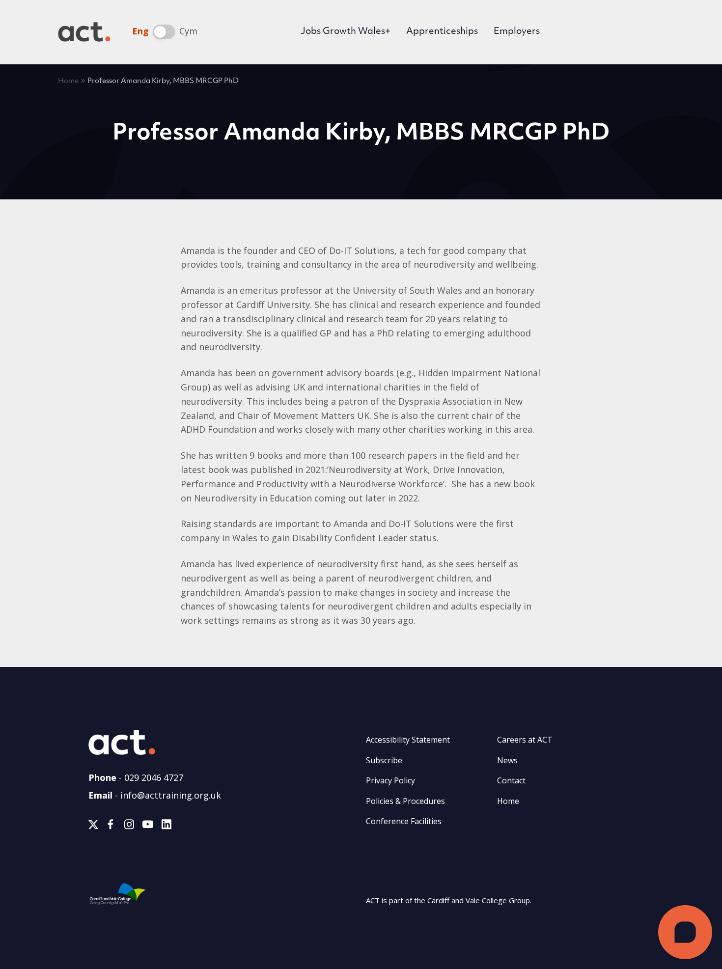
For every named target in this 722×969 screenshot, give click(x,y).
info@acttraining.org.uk (170, 795)
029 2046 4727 (153, 777)
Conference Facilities (404, 821)
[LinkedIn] (166, 826)
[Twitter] (93, 826)
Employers (517, 32)
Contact (511, 780)
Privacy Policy (390, 780)
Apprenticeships (442, 32)
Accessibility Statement (408, 739)
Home (68, 81)
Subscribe (384, 760)
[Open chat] (685, 932)
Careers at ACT (525, 739)
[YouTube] (147, 826)
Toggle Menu (649, 32)
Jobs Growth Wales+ (345, 32)
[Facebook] (110, 826)
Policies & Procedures (405, 801)
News (507, 760)
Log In (581, 33)
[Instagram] (129, 826)
